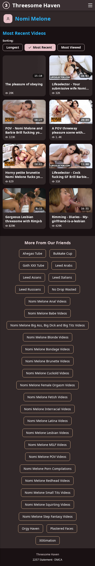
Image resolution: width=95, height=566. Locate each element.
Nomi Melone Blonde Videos (47, 337)
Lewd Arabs (63, 265)
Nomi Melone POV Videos (47, 457)
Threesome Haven (36, 5)
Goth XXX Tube (33, 265)
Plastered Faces (61, 528)
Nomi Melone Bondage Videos (47, 349)
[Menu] (90, 5)
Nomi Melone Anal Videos (47, 301)
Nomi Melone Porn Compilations (48, 468)
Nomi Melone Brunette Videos (47, 361)
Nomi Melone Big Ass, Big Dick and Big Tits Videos (47, 325)
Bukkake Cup (62, 253)
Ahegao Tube (32, 253)
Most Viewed (71, 47)
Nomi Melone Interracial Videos (47, 409)
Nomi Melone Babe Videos (47, 313)
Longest (12, 47)
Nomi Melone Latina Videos (47, 421)
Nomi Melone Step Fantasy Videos (48, 516)
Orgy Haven (30, 528)
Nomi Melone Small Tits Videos (47, 492)
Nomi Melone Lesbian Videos (47, 433)
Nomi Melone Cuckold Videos (47, 373)
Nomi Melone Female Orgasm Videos (47, 385)
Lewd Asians (32, 277)
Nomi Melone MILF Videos (47, 445)
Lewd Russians (30, 289)
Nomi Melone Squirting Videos (47, 504)
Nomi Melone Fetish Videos (47, 397)
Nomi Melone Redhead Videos (47, 480)
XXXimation (47, 540)
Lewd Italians (62, 277)
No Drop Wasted (64, 289)
